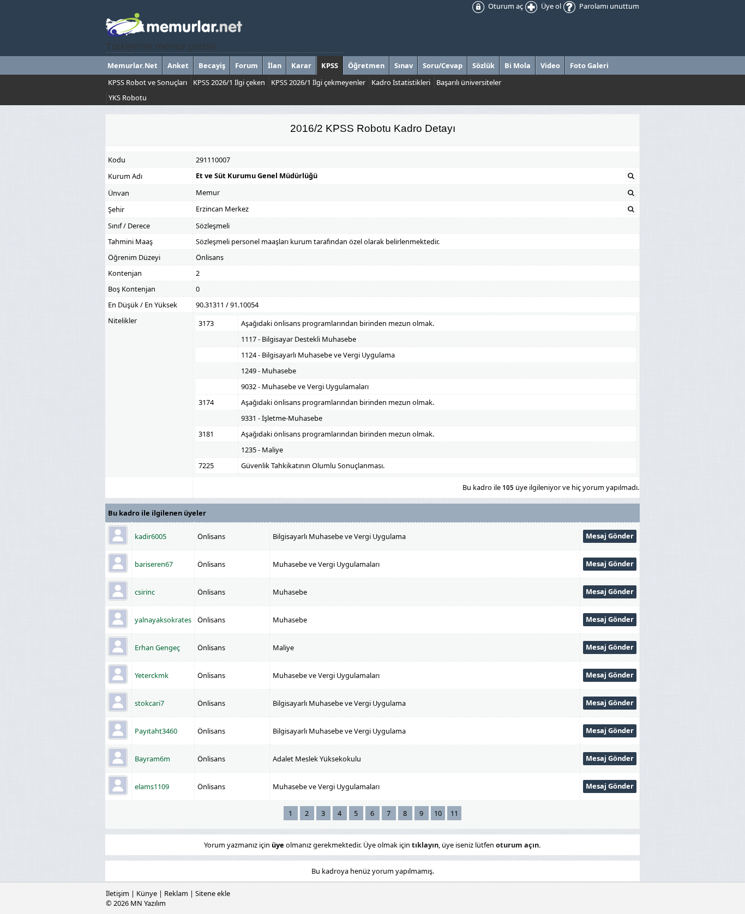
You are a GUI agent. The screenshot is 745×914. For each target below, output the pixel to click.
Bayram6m (152, 759)
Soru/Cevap (442, 65)
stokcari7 (149, 703)
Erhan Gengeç (157, 647)
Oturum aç (504, 6)
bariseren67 (154, 564)
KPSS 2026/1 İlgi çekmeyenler (318, 82)
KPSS (329, 65)
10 (438, 813)
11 (454, 813)
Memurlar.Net (132, 65)
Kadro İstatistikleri (400, 82)
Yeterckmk (152, 675)
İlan (274, 65)
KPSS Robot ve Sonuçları (147, 82)
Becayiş (212, 65)
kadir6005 (150, 536)
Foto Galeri (589, 65)
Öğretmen (366, 65)
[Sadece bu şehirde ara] (631, 209)
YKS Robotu (128, 97)
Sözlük (483, 65)
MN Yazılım (148, 903)
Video (550, 65)
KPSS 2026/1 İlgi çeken (229, 82)
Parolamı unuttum (608, 6)
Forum (246, 65)
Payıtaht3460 (156, 731)
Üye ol (550, 6)
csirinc (145, 592)
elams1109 (152, 786)
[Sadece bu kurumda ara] (631, 176)
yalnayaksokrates (163, 620)
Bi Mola (517, 65)
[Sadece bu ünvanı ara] (631, 192)
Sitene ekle (212, 893)
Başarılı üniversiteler (468, 82)
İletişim (117, 893)
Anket (178, 65)
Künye (146, 893)
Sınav (403, 65)
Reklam (176, 893)
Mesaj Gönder (610, 536)
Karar (301, 65)
